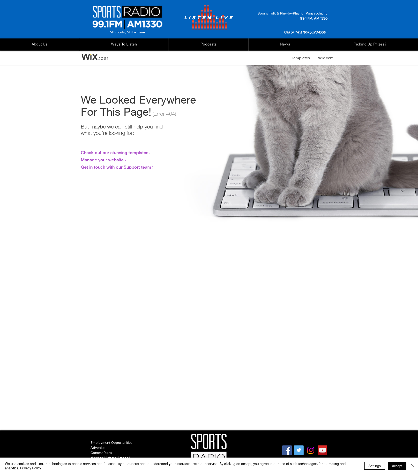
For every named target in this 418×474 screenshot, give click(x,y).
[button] (285, 44)
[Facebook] (287, 450)
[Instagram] (310, 450)
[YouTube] (322, 450)
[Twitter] (299, 450)
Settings (374, 465)
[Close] (412, 465)
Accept (397, 465)
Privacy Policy (30, 468)
